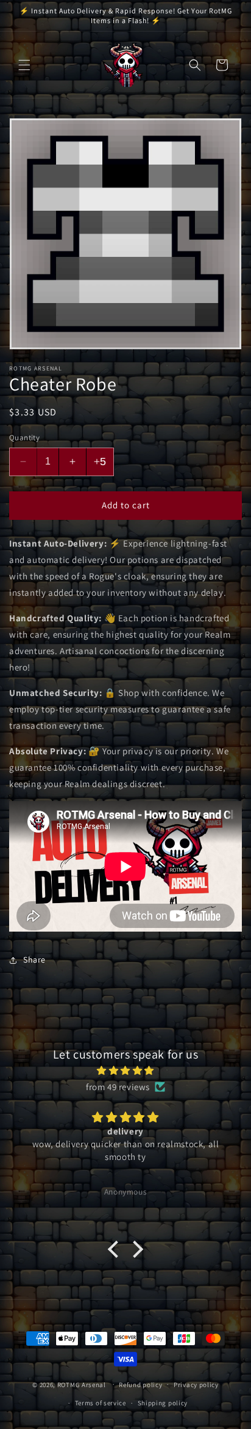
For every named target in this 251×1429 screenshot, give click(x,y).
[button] (24, 65)
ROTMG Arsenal (81, 1384)
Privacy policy (196, 1384)
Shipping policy (163, 1403)
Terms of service (100, 1403)
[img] (125, 1070)
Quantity (24, 437)
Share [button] (34, 959)
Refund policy (140, 1384)
